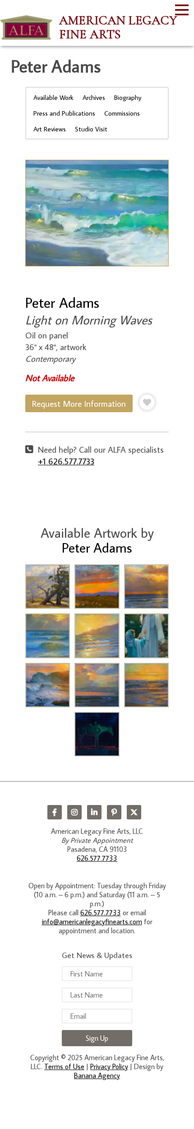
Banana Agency (97, 1075)
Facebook (54, 812)
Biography (127, 97)
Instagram (74, 812)
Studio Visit (91, 129)
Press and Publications (64, 113)
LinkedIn (94, 812)
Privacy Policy (109, 1066)
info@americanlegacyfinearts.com (92, 921)
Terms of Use (64, 1066)
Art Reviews (49, 129)
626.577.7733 (97, 858)
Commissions (122, 113)
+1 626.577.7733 (66, 461)
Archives (94, 97)
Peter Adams (62, 302)
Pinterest (114, 812)
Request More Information (79, 403)
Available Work (53, 97)
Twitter (134, 812)
